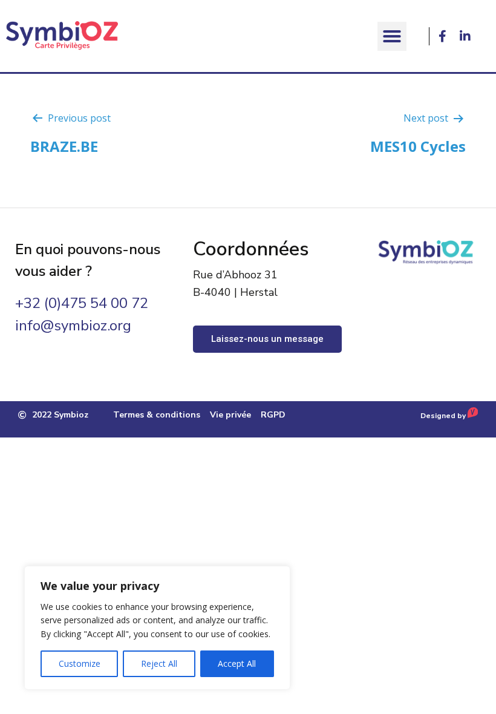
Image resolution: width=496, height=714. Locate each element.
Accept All (237, 663)
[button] (391, 36)
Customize (79, 663)
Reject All (159, 663)
